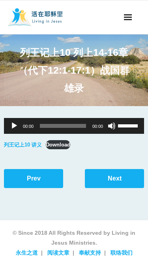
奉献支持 (90, 252)
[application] (74, 126)
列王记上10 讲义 (23, 145)
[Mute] (112, 126)
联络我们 (122, 252)
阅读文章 (58, 252)
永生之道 (27, 252)
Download (58, 145)
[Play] (14, 126)
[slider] (129, 125)
